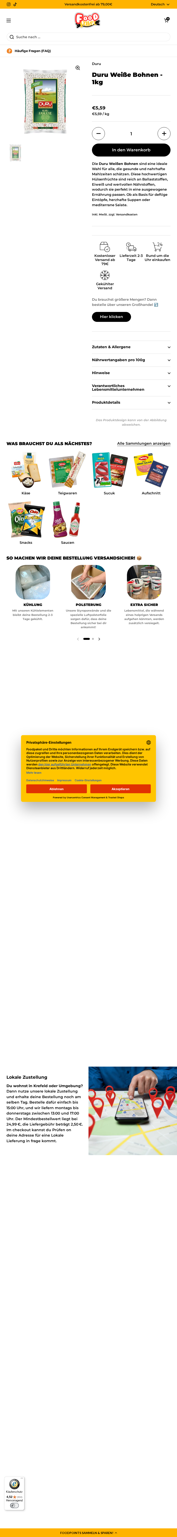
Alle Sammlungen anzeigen (144, 443)
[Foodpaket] (87, 20)
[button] (88, 1532)
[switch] (14, 1505)
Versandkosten (126, 214)
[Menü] (21, 1479)
